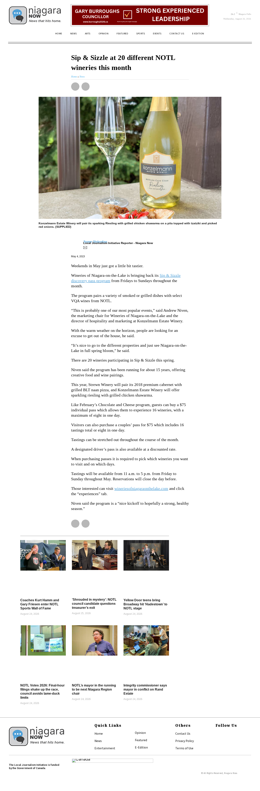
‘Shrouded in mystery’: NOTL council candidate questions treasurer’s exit (94, 603)
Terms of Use (184, 748)
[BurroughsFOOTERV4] (140, 15)
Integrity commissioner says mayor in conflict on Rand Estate (145, 689)
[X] (216, 740)
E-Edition (141, 747)
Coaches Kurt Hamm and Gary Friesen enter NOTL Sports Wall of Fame (39, 604)
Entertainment (104, 748)
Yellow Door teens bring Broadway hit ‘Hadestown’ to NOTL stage (145, 604)
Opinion (140, 733)
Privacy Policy (184, 741)
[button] (246, 35)
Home (98, 733)
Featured (141, 740)
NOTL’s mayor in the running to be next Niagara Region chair (94, 689)
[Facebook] (216, 734)
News (98, 741)
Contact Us (182, 733)
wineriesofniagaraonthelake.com (141, 488)
